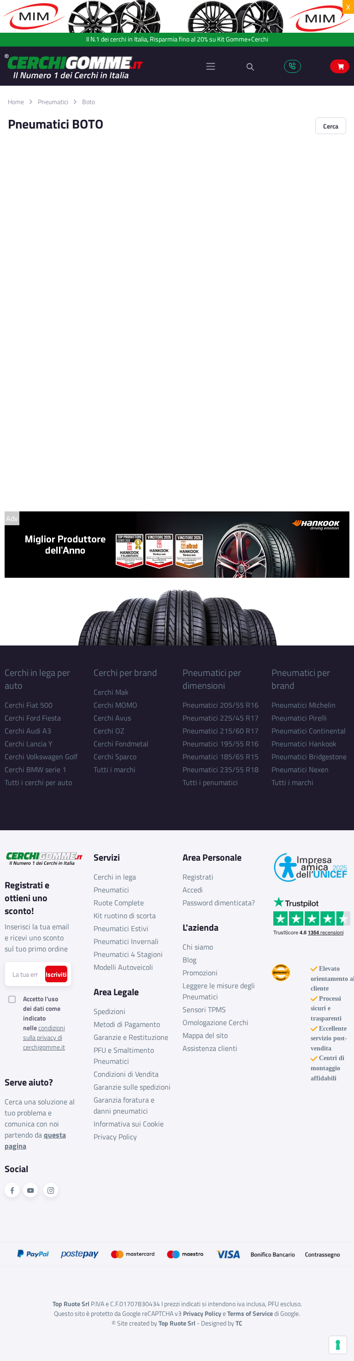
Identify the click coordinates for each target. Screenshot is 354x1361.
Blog (189, 959)
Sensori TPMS (204, 1009)
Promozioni (200, 972)
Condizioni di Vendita (126, 1073)
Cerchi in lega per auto (37, 678)
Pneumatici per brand (300, 678)
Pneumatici (53, 101)
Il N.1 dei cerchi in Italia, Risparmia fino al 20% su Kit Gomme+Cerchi (177, 39)
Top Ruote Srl (177, 1323)
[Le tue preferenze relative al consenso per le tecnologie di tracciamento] (338, 1345)
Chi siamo (198, 946)
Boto (88, 101)
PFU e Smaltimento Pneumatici (124, 1055)
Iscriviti (56, 974)
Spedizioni (109, 1011)
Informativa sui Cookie (129, 1123)
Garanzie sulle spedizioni (132, 1086)
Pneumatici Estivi (121, 928)
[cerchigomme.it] (91, 66)
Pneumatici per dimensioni (212, 678)
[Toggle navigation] (210, 66)
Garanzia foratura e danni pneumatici (124, 1105)
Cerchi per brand (125, 672)
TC (239, 1323)
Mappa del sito (205, 1035)
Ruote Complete (119, 902)
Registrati (198, 876)
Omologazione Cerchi (215, 1022)
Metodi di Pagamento (127, 1024)
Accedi (193, 889)
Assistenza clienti (210, 1048)
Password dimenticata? (219, 902)
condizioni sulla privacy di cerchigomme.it (44, 1037)
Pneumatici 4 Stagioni (128, 954)
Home (16, 101)
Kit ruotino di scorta (125, 915)
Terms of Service (250, 1313)
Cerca (330, 126)
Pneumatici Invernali (126, 941)
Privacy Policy (115, 1136)
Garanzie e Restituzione (131, 1037)
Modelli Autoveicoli (123, 967)
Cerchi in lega (115, 876)
